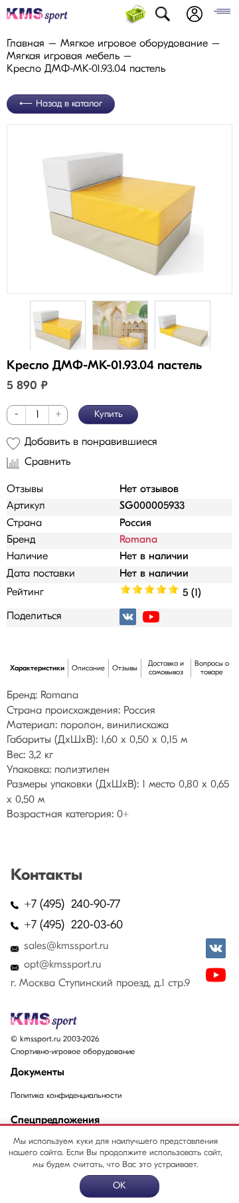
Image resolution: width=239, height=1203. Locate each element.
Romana (138, 540)
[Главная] (37, 15)
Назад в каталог (69, 104)
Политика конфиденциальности (66, 1096)
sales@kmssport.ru (66, 946)
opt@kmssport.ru (62, 965)
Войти (194, 14)
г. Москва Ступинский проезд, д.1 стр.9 (100, 983)
